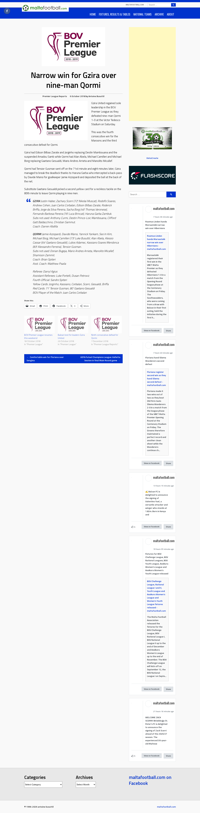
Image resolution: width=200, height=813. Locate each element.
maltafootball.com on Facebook (150, 780)
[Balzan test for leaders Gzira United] (73, 324)
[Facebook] (7, 11)
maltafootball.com (135, 4)
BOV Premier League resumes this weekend (38, 336)
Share (168, 330)
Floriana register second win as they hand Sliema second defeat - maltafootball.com (156, 378)
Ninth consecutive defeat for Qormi (104, 336)
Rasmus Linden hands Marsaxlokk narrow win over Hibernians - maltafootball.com (156, 242)
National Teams (142, 14)
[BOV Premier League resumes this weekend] (39, 324)
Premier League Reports (54, 96)
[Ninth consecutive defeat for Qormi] (106, 324)
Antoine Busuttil (96, 96)
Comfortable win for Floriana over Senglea (45, 358)
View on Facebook (151, 330)
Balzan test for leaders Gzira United (71, 336)
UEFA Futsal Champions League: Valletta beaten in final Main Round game (100, 358)
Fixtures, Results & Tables (114, 14)
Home (93, 14)
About (170, 14)
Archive (159, 14)
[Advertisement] (152, 74)
